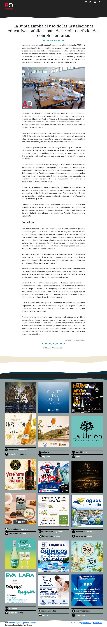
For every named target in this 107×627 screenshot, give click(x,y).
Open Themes (86, 623)
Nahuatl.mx (97, 623)
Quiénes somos (28, 623)
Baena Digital (15, 623)
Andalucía (58, 347)
